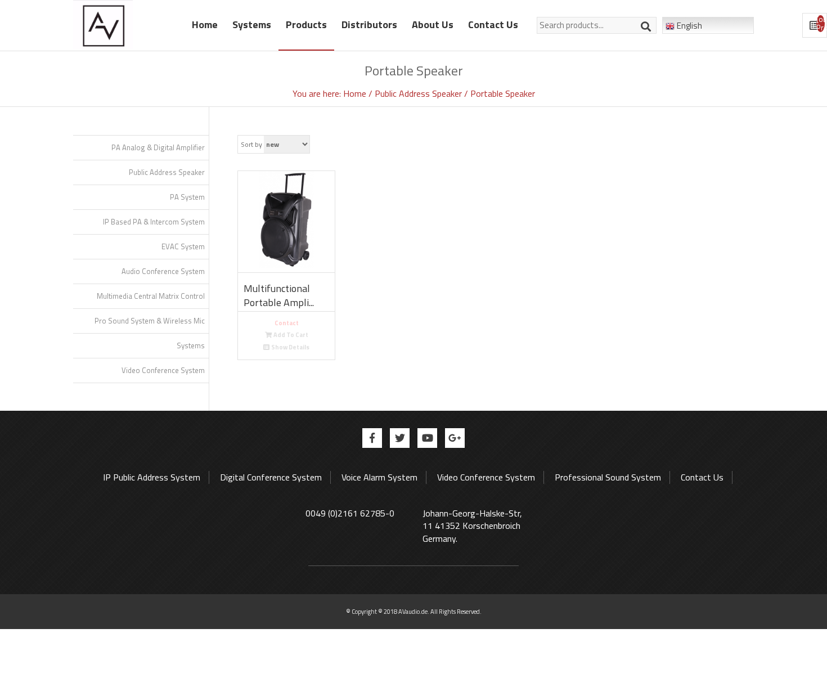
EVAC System (183, 246)
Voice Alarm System (379, 477)
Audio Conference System (163, 271)
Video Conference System (163, 370)
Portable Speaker (502, 93)
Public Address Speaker (419, 93)
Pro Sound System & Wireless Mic (150, 320)
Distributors (369, 24)
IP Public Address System (151, 477)
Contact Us (493, 24)
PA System (187, 197)
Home (205, 24)
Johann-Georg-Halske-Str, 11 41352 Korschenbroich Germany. (472, 526)
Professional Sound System (608, 477)
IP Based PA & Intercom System (154, 221)
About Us (432, 24)
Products (306, 24)
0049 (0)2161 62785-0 (349, 513)
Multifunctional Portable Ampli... (279, 296)
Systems (251, 24)
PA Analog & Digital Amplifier (158, 147)
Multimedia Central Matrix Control (151, 296)
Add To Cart (290, 334)
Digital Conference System (271, 477)
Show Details (290, 347)
